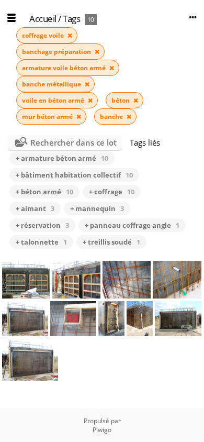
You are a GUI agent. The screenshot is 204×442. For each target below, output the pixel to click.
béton (121, 100)
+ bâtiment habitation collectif (74, 175)
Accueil (42, 19)
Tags (71, 19)
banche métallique (52, 84)
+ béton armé (44, 191)
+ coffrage (111, 191)
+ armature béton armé (62, 158)
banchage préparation (57, 51)
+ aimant (35, 208)
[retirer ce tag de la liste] (69, 35)
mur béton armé (48, 116)
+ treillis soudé (111, 242)
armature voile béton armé (64, 67)
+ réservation (42, 225)
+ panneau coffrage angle (132, 225)
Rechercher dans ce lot (73, 142)
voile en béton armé (54, 100)
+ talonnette (41, 242)
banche (112, 116)
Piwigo (102, 429)
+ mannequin (97, 208)
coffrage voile (43, 35)
